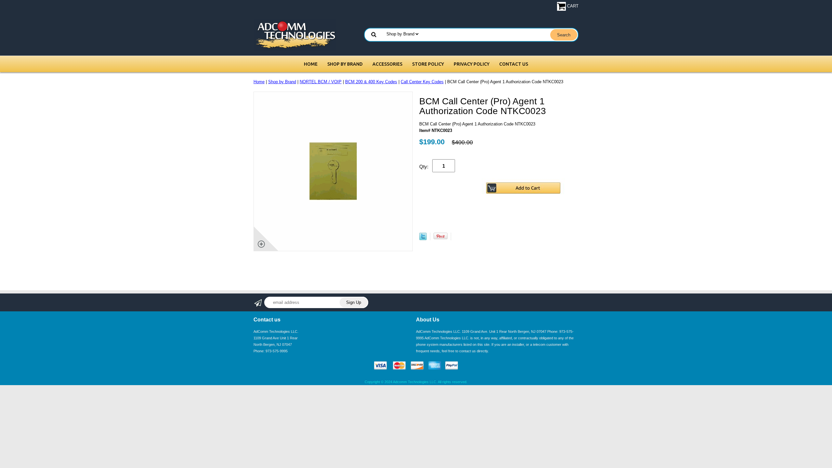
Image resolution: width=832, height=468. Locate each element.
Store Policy (428, 64)
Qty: (423, 166)
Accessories (387, 64)
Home (311, 64)
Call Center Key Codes (422, 81)
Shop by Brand (345, 64)
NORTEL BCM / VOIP (321, 81)
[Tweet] (423, 238)
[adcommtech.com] (295, 34)
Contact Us (513, 64)
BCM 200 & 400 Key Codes (371, 81)
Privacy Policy (471, 64)
